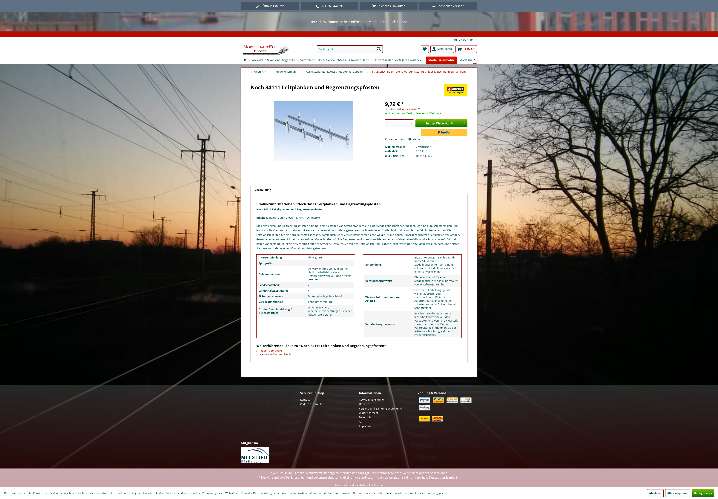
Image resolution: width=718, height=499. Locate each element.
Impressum (366, 426)
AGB (361, 422)
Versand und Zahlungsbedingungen (381, 408)
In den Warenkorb (439, 123)
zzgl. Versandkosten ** (409, 108)
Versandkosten (347, 473)
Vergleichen (396, 139)
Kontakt (305, 399)
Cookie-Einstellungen (372, 399)
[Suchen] (379, 49)
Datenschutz (367, 417)
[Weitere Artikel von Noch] (455, 91)
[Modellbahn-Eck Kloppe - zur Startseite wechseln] (266, 50)
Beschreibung (262, 190)
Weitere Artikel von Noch (275, 354)
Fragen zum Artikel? (271, 350)
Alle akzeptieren (677, 493)
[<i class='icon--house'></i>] (245, 60)
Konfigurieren (703, 493)
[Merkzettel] (425, 49)
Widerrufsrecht (368, 413)
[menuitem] (350, 49)
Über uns (365, 404)
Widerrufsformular (312, 404)
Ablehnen (655, 493)
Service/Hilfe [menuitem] (465, 40)
